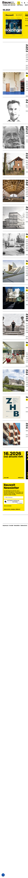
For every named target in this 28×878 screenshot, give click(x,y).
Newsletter (17, 525)
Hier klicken (15, 501)
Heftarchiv (20, 477)
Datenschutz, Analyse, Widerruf (12, 509)
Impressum (5, 525)
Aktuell (20, 5)
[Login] (25, 3)
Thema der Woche (9, 5)
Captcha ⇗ (20, 503)
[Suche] (22, 3)
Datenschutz (23, 525)
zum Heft (6, 477)
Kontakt (11, 525)
